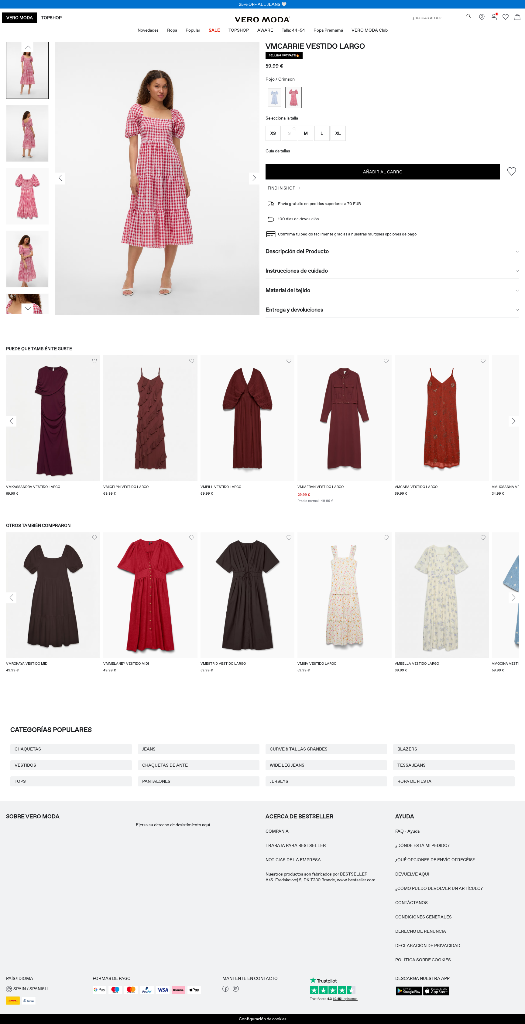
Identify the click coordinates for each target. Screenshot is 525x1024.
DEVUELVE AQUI (412, 874)
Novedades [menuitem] (148, 30)
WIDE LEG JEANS (287, 765)
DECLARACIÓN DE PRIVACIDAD (427, 945)
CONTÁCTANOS (411, 902)
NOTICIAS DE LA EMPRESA (293, 859)
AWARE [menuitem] (265, 30)
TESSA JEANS (411, 765)
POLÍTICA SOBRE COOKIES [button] (423, 959)
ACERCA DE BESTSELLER (299, 816)
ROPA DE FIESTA (414, 781)
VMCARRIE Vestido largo (315, 46)
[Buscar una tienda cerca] (482, 18)
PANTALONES (156, 781)
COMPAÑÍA (277, 831)
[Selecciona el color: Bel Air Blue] (274, 97)
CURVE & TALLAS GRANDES (299, 749)
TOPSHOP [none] (51, 17)
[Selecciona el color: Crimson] (293, 97)
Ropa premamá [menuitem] (328, 30)
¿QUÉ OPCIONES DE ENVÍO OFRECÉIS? (435, 859)
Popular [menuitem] (193, 30)
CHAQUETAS (28, 749)
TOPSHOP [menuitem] (238, 30)
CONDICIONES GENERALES (423, 916)
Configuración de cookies (263, 1018)
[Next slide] (514, 421)
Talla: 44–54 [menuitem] (293, 30)
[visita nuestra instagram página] (236, 990)
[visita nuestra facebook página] (225, 990)
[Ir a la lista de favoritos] (506, 18)
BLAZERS (407, 749)
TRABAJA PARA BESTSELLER (296, 845)
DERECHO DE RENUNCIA (420, 931)
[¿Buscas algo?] (468, 16)
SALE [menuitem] (214, 30)
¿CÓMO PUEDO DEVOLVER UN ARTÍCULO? (439, 888)
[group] (53, 433)
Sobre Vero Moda (33, 816)
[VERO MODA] (262, 20)
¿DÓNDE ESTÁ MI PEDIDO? (422, 845)
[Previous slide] (11, 421)
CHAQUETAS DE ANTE (165, 765)
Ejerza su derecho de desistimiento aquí (173, 824)
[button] (273, 133)
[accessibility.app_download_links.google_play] (409, 994)
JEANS (149, 749)
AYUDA (404, 816)
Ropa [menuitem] (172, 30)
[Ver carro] (517, 18)
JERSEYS (279, 781)
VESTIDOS (25, 765)
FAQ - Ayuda (407, 831)
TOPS (20, 781)
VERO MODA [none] (19, 17)
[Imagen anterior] (27, 47)
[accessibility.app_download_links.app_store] (436, 994)
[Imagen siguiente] (27, 308)
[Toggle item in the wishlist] (511, 171)
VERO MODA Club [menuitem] (370, 30)
